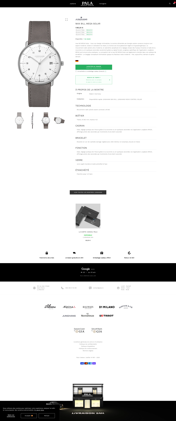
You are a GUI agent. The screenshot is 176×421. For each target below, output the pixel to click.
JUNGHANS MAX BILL (110, 99)
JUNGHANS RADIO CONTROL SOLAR (130, 99)
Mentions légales (88, 350)
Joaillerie (73, 3)
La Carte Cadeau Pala (88, 232)
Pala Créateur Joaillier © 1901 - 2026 (88, 357)
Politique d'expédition (88, 346)
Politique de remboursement (88, 348)
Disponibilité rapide (95, 99)
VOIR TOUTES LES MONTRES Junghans (88, 192)
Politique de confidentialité (88, 344)
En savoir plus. (39, 410)
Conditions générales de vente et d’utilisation (88, 342)
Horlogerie (102, 3)
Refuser (46, 416)
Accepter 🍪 (29, 416)
